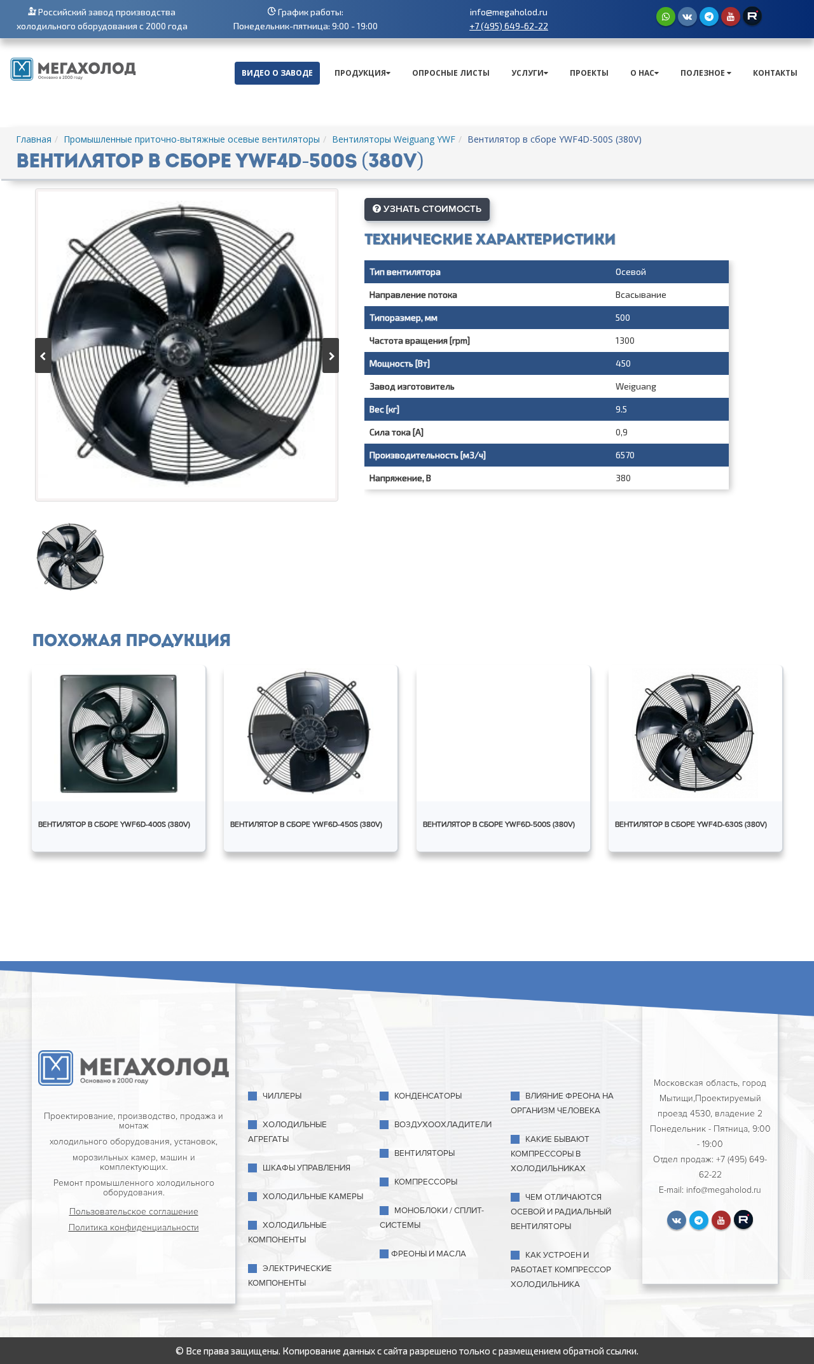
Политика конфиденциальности (134, 1227)
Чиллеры (282, 1096)
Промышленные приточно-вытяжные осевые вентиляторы (192, 139)
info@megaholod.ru (509, 11)
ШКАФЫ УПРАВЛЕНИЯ (306, 1168)
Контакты (775, 72)
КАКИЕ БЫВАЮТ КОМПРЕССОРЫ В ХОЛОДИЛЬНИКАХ (550, 1154)
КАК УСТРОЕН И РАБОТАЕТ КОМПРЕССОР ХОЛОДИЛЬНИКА (561, 1270)
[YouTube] (730, 16)
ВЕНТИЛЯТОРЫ (424, 1153)
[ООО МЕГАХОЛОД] (73, 67)
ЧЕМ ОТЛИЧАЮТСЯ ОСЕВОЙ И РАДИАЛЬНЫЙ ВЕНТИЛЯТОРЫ (561, 1212)
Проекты (589, 72)
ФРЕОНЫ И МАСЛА (428, 1254)
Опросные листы (451, 72)
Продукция (360, 72)
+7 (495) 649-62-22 (508, 25)
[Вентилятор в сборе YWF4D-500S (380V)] (186, 345)
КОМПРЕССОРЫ (425, 1182)
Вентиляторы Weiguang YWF (393, 139)
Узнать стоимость (431, 208)
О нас (642, 72)
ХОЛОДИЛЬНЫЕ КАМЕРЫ (313, 1197)
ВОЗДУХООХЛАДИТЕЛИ (443, 1125)
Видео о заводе (277, 72)
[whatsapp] (665, 16)
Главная (34, 139)
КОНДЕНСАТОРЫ (428, 1096)
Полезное (703, 72)
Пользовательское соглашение (133, 1211)
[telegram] (709, 16)
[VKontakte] (687, 16)
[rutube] (752, 15)
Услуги (527, 72)
